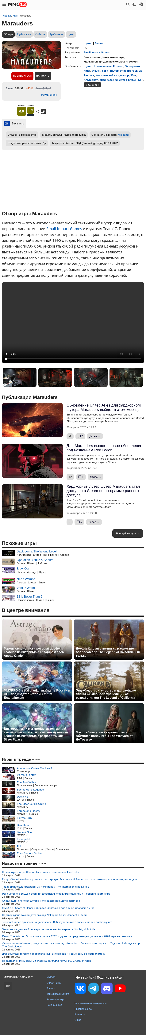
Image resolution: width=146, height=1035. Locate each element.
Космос (118, 66)
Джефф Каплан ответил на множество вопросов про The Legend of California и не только (108, 652)
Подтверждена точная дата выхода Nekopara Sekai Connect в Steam (44, 914)
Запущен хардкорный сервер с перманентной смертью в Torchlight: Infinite (48, 929)
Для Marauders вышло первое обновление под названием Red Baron (104, 448)
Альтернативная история (101, 79)
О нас (78, 1019)
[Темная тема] (134, 4)
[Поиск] (127, 4)
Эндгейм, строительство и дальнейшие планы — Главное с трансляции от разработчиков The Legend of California (106, 694)
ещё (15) (91, 84)
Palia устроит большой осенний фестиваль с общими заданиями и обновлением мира (56, 893)
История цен (49, 94)
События (40, 34)
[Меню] (4, 4)
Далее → (95, 436)
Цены (71, 34)
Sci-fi (105, 70)
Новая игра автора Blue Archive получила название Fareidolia (40, 872)
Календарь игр (55, 999)
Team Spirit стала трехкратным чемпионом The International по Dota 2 (45, 886)
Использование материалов (91, 1003)
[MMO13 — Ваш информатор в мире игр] (17, 4)
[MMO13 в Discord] (107, 989)
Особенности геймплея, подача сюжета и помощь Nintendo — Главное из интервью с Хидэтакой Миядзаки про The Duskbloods (71, 945)
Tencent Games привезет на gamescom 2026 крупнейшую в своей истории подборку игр (57, 921)
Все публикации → (127, 533)
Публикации (24, 34)
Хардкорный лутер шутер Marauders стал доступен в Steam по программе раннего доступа (103, 490)
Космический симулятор (112, 75)
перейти (123, 134)
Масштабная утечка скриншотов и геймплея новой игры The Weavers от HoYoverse (104, 736)
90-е (133, 75)
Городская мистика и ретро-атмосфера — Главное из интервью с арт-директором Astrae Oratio (35, 652)
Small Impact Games (64, 228)
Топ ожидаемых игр (58, 993)
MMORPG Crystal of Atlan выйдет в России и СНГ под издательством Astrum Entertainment (37, 694)
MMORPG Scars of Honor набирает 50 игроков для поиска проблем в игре (48, 907)
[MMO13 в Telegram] (93, 989)
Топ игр (51, 988)
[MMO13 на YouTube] (120, 989)
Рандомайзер (54, 1004)
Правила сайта (83, 1008)
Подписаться (22, 76)
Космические (103, 66)
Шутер (88, 43)
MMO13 (51, 977)
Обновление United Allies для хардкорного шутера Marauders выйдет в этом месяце (104, 407)
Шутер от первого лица (126, 70)
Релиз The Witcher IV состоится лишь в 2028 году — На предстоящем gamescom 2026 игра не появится (67, 936)
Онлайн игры (54, 982)
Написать (43, 76)
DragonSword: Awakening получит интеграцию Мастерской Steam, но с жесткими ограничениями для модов (69, 879)
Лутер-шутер (127, 79)
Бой (140, 79)
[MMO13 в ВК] (80, 989)
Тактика (89, 75)
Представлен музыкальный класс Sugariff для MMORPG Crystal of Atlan (46, 960)
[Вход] (140, 4)
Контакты (80, 1014)
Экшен (99, 43)
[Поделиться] (38, 111)
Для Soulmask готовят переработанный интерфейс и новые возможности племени (54, 953)
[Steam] (43, 111)
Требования (56, 34)
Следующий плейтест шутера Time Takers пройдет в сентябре (41, 900)
